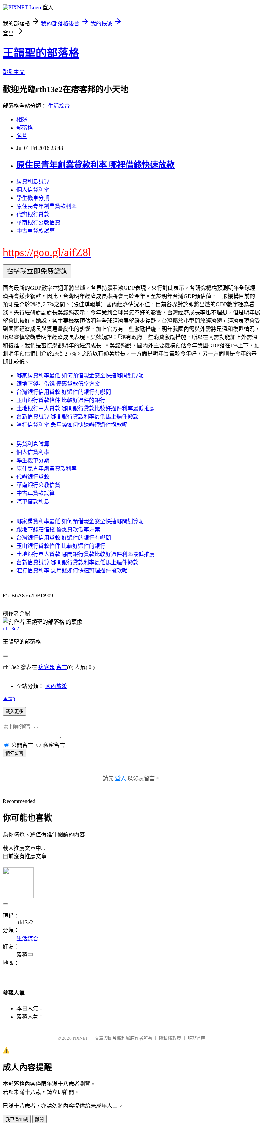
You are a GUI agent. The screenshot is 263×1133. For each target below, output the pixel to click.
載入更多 (14, 711)
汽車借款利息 (32, 501)
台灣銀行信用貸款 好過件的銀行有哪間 (63, 392)
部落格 (24, 128)
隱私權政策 (170, 1038)
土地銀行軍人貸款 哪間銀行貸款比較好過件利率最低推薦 (85, 408)
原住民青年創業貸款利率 (46, 206)
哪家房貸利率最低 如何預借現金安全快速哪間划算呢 (80, 375)
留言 (61, 667)
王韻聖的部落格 (41, 53)
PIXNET (80, 1038)
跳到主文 (14, 72)
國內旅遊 (56, 686)
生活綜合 (59, 106)
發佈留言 (14, 753)
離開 (39, 1119)
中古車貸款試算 (35, 231)
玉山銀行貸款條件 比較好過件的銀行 (60, 400)
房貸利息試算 (32, 181)
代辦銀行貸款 (32, 214)
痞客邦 (46, 667)
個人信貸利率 (32, 190)
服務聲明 (196, 1038)
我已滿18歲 (16, 1119)
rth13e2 (11, 628)
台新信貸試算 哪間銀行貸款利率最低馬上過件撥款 (77, 417)
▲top (9, 698)
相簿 (21, 120)
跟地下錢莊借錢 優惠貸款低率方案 (58, 384)
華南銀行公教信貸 (38, 223)
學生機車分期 (32, 198)
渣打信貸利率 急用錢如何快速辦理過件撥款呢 (71, 425)
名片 (21, 136)
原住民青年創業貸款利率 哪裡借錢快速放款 (95, 164)
